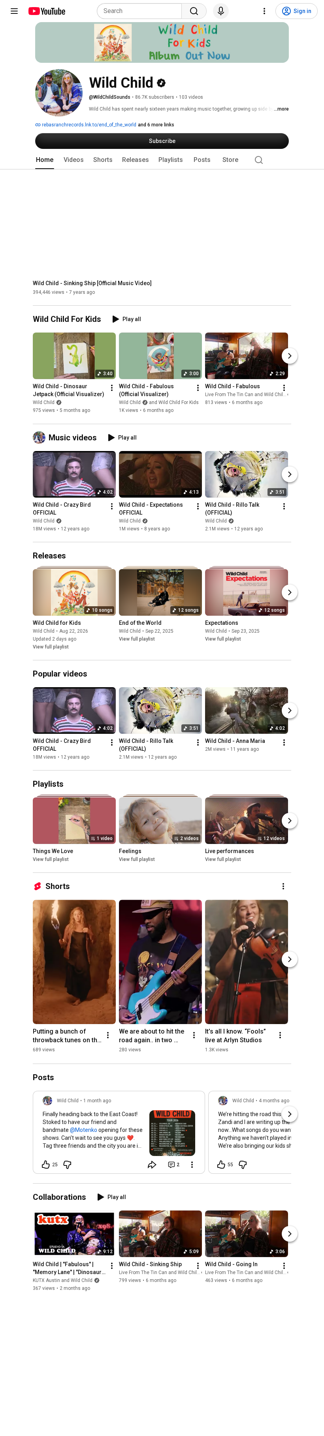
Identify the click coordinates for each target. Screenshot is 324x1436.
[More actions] (112, 388)
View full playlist (51, 647)
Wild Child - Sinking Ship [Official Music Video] (92, 283)
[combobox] (142, 11)
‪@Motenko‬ (83, 1130)
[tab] (44, 159)
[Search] (194, 11)
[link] (119, 1134)
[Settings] (264, 11)
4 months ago (274, 1100)
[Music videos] (41, 437)
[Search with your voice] (221, 11)
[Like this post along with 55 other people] (221, 1164)
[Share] (152, 1165)
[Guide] (14, 11)
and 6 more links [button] (156, 125)
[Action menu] (192, 1165)
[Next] (290, 356)
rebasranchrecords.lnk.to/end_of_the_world (88, 125)
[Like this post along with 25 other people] (46, 1164)
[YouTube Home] (46, 11)
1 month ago (97, 1100)
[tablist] (162, 159)
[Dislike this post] (67, 1164)
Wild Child (44, 403)
